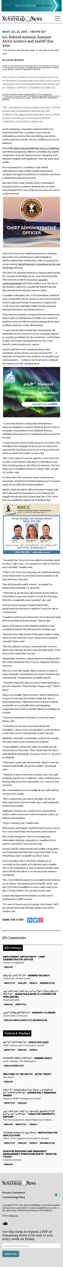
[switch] (57, 1195)
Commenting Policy (13, 1197)
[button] (5, 1223)
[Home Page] (22, 19)
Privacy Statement (13, 1192)
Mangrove (13, 1216)
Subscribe (11, 1253)
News (6, 31)
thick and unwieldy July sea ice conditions (36, 148)
